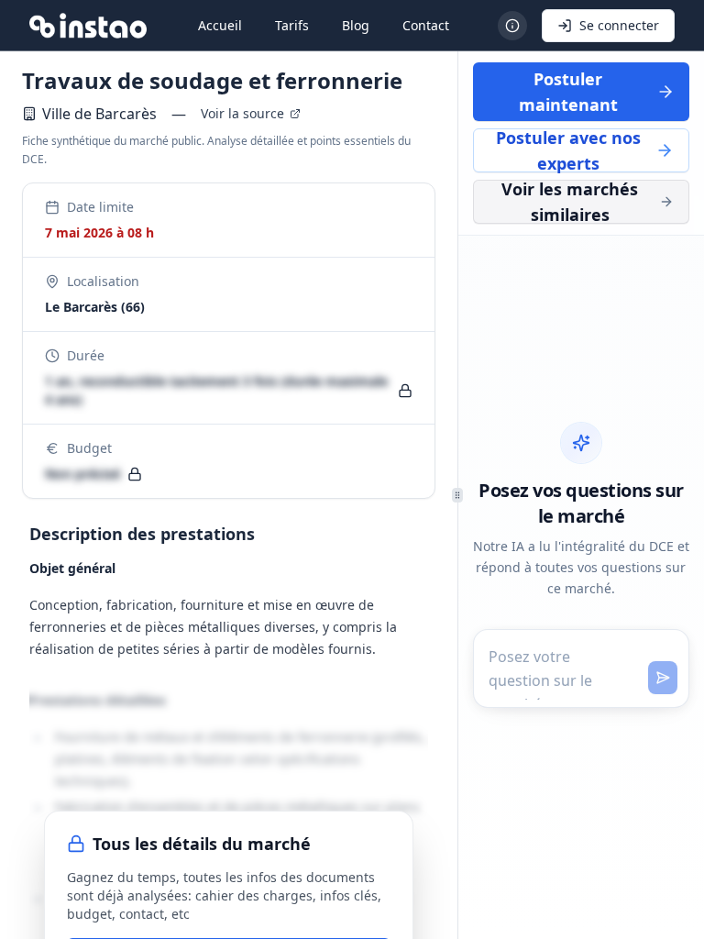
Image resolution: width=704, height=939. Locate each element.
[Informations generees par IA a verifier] (512, 25)
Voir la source (242, 113)
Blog (355, 25)
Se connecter (619, 25)
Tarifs (292, 25)
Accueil (220, 25)
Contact (425, 25)
